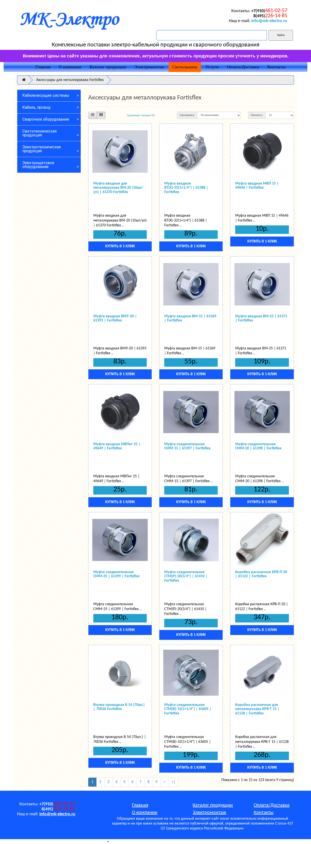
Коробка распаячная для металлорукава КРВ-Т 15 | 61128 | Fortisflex (257, 709)
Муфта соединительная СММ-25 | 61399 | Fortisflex (116, 574)
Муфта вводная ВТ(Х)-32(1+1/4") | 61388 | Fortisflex (186, 188)
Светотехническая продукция (39, 133)
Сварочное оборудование (45, 119)
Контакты (276, 66)
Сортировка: (187, 115)
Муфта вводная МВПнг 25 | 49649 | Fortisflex (116, 446)
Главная (42, 66)
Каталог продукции (108, 66)
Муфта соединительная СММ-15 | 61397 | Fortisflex (187, 446)
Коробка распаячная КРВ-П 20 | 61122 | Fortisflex (261, 574)
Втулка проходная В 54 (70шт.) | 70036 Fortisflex (119, 707)
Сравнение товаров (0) (141, 115)
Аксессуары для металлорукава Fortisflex (70, 80)
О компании (70, 66)
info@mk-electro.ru (269, 21)
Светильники (184, 66)
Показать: (257, 115)
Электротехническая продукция (41, 149)
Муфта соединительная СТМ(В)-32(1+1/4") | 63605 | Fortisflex (187, 709)
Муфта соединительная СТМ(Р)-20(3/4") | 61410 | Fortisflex (185, 576)
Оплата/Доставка (243, 66)
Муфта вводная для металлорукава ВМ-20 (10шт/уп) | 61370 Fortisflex (118, 188)
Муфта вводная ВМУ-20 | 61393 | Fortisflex (115, 318)
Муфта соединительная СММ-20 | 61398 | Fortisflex (258, 446)
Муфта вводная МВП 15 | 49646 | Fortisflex (257, 186)
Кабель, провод (36, 107)
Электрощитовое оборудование (38, 164)
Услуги (212, 66)
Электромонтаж (149, 66)
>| (173, 782)
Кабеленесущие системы (45, 95)
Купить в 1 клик (120, 246)
